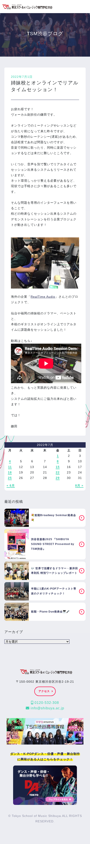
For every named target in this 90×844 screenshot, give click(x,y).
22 (58, 472)
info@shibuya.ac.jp (46, 708)
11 (10, 467)
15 (58, 467)
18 (10, 472)
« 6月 (11, 485)
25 (10, 478)
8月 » (79, 485)
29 (58, 478)
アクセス (44, 691)
